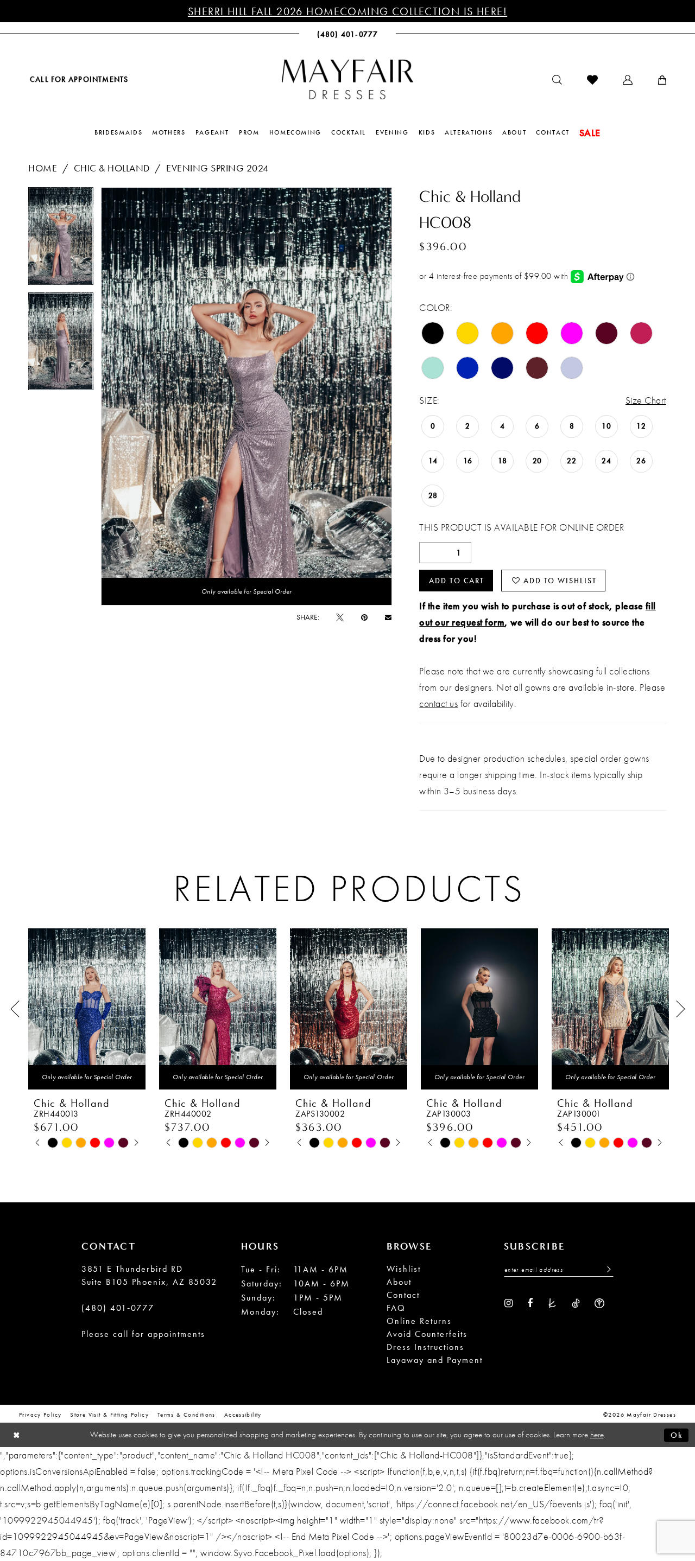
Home (42, 168)
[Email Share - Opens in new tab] (388, 617)
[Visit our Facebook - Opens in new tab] (530, 1302)
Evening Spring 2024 (217, 168)
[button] (627, 80)
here (597, 1434)
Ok (677, 1434)
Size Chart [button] (646, 400)
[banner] (347, 79)
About (399, 1282)
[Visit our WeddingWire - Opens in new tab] (599, 1302)
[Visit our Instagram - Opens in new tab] (508, 1302)
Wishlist (404, 1269)
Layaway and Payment (435, 1360)
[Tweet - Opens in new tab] (340, 617)
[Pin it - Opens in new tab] (364, 617)
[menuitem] (78, 79)
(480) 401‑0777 (117, 1308)
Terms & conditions (186, 1414)
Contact (403, 1295)
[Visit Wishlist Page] (592, 79)
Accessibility (243, 1414)
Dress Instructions (425, 1347)
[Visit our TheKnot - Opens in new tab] (552, 1302)
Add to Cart (456, 580)
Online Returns (419, 1321)
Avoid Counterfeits (427, 1334)
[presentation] (87, 1008)
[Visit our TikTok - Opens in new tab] (575, 1302)
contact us (438, 703)
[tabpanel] (60, 239)
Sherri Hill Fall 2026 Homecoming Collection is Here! (347, 11)
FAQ (396, 1308)
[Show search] (557, 80)
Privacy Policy (40, 1414)
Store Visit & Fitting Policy (109, 1414)
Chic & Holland (112, 168)
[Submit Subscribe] (606, 1270)
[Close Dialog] (17, 1434)
